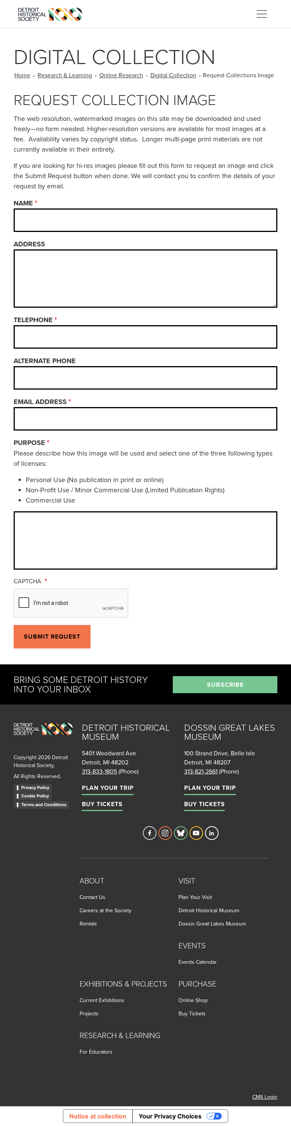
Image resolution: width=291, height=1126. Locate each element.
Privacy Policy (35, 787)
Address (29, 244)
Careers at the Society (105, 910)
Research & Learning (65, 75)
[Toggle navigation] (262, 14)
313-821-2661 (200, 771)
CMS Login (264, 1097)
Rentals (88, 923)
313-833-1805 (99, 771)
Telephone (33, 320)
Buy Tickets (102, 804)
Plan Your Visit (195, 897)
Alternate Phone (45, 361)
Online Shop (193, 1000)
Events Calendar (197, 962)
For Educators (96, 1052)
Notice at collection (97, 1116)
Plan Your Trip (108, 787)
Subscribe (225, 684)
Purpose (29, 443)
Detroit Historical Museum (208, 910)
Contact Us (92, 897)
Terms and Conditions (43, 804)
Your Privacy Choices (170, 1116)
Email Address (40, 402)
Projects (89, 1013)
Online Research (121, 75)
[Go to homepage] (43, 737)
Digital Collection (173, 75)
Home (22, 75)
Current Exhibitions (102, 1000)
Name (23, 203)
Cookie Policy (35, 796)
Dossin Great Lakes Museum (212, 923)
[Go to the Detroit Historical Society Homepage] (53, 12)
